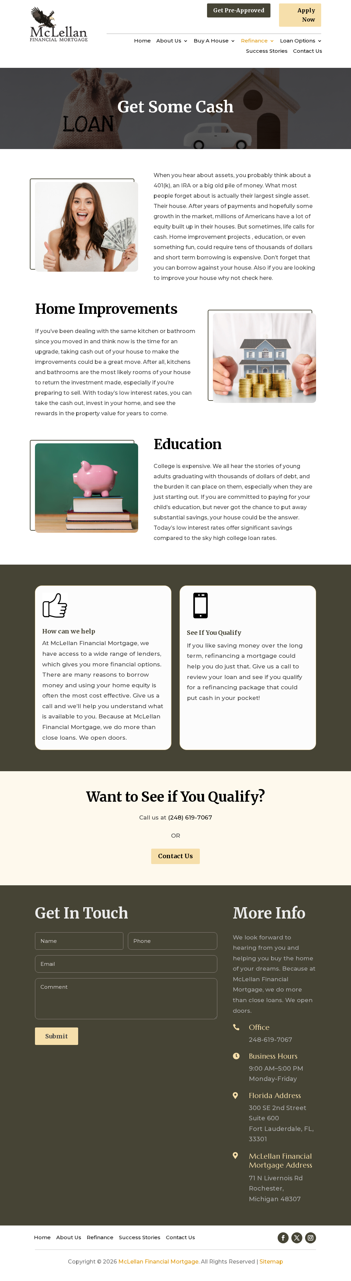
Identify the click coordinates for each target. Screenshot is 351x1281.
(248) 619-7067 (190, 817)
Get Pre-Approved (238, 10)
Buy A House (211, 41)
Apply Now (306, 15)
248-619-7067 (270, 1040)
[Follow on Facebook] (283, 1237)
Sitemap (271, 1261)
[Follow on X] (296, 1237)
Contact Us (307, 51)
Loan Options (297, 41)
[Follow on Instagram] (310, 1237)
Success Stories (267, 51)
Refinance (254, 41)
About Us (168, 41)
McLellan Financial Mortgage (158, 1261)
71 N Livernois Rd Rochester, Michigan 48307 (276, 1188)
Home (142, 41)
